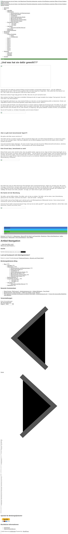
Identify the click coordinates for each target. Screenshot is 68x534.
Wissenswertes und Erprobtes (18, 19)
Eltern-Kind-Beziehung (53, 236)
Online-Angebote (11, 34)
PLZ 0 (8, 38)
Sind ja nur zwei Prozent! (8, 245)
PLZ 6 (8, 46)
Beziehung (44, 236)
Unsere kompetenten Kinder (18, 17)
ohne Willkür (30, 237)
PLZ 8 (8, 48)
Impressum (7, 527)
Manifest (9, 54)
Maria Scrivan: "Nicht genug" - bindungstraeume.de (17, 291)
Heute (2, 372)
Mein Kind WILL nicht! (7, 244)
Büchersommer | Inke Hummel (12, 292)
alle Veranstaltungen (6, 302)
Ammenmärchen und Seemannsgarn (20, 13)
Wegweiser (10, 29)
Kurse (12, 35)
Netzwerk (6, 51)
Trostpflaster (14, 15)
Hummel (3, 236)
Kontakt (6, 56)
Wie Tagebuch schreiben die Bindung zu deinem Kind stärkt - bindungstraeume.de (25, 294)
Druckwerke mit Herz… (13, 22)
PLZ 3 (8, 42)
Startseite (6, 7)
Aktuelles (9, 10)
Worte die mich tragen (16, 21)
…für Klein (13, 25)
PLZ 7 (8, 47)
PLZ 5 (8, 44)
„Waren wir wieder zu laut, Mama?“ (31, 292)
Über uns (9, 52)
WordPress (26, 531)
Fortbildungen (14, 36)
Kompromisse (4, 237)
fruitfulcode (13, 531)
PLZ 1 (8, 39)
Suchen (3, 251)
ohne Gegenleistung (20, 237)
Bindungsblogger (11, 30)
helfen (61, 236)
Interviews (10, 26)
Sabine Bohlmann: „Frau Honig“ (41, 291)
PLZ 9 (8, 50)
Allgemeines (10, 11)
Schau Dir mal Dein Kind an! (18, 27)
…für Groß (13, 23)
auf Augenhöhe (36, 236)
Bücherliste (7, 31)
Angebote (6, 32)
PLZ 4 (8, 43)
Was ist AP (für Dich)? (16, 18)
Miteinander (12, 237)
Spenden (9, 55)
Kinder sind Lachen (16, 14)
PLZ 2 (8, 40)
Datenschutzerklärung (10, 529)
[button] (7, 228)
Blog (5, 9)
